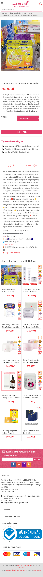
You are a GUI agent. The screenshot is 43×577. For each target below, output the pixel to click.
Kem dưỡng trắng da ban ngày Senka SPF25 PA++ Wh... (10, 362)
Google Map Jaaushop (12, 253)
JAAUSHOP (21, 568)
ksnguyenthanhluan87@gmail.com (16, 503)
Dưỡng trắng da (8, 15)
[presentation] (11, 165)
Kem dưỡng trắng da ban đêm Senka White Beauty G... (31, 362)
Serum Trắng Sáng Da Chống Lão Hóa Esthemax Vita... (11, 398)
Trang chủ (4, 13)
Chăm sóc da (28, 13)
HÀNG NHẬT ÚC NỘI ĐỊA (24, 565)
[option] (20, 45)
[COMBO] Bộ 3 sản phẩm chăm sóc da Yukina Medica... (31, 292)
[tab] (11, 165)
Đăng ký (37, 459)
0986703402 (9, 244)
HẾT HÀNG (21, 132)
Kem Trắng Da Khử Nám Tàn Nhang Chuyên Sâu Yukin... (31, 327)
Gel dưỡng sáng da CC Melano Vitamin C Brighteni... (9, 433)
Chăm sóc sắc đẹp (15, 13)
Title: (4, 117)
